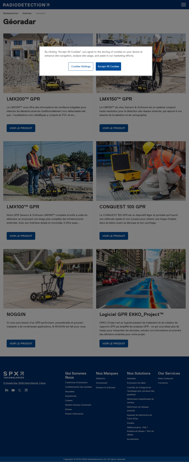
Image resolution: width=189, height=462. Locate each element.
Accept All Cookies (108, 66)
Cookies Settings (80, 66)
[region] (95, 61)
